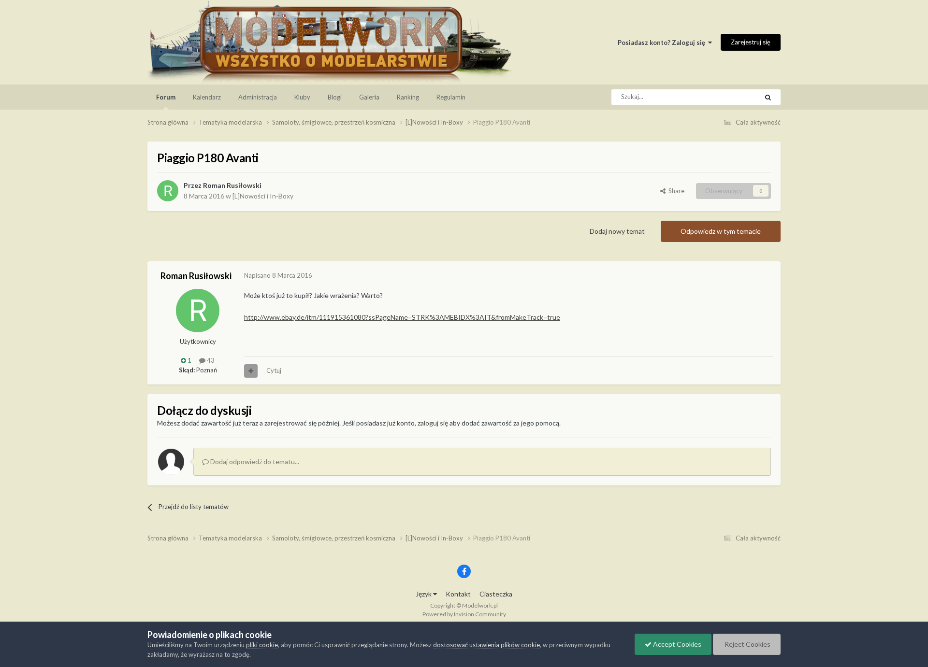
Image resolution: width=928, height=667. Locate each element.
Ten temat (731, 96)
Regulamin (450, 97)
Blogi (335, 97)
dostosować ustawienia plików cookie (486, 645)
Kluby (302, 97)
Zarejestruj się (750, 42)
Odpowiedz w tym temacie (721, 231)
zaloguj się (433, 423)
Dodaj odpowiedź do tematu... (254, 461)
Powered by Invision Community (464, 614)
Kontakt (458, 594)
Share (675, 191)
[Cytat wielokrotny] (251, 371)
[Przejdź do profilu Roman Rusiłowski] (167, 190)
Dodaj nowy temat (617, 231)
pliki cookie (262, 645)
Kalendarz (207, 97)
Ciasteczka (495, 594)
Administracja (257, 97)
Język (424, 594)
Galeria (369, 97)
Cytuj (273, 370)
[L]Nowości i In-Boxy (262, 196)
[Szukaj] (768, 97)
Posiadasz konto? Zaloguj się (663, 42)
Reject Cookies (746, 644)
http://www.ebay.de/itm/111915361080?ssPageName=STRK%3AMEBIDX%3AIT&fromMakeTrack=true (402, 317)
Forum (165, 97)
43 (210, 360)
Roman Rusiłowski (232, 185)
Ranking (408, 97)
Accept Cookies (676, 644)
